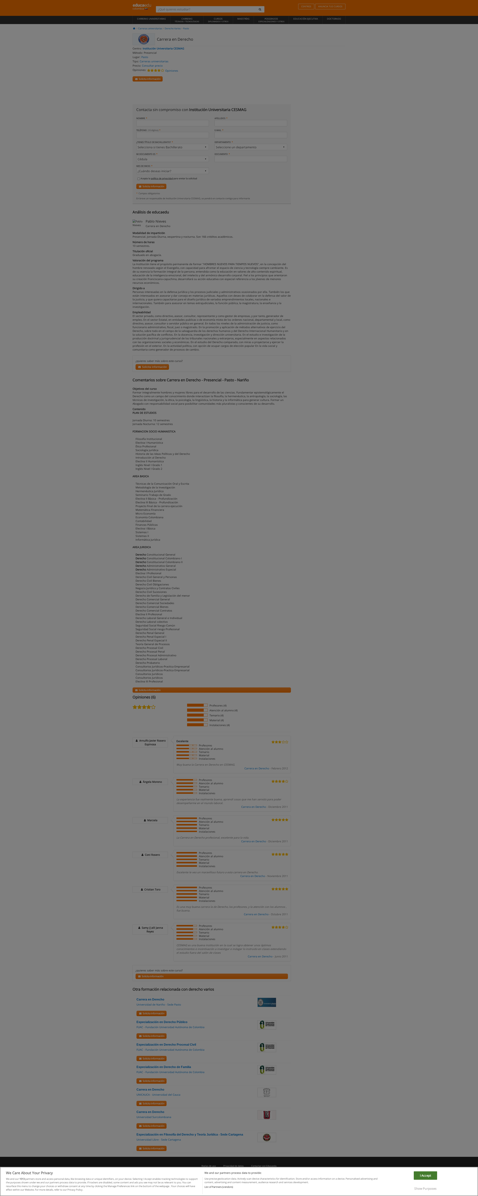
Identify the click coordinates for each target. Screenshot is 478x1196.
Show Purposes (425, 1188)
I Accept (425, 1175)
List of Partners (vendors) (218, 1187)
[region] (239, 1181)
